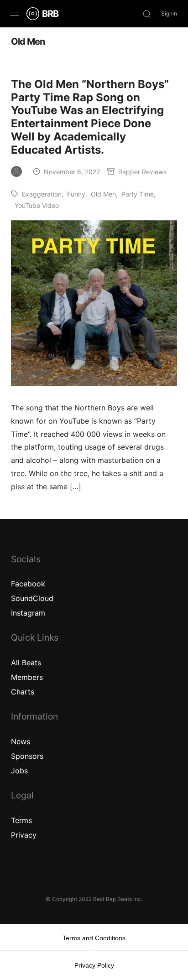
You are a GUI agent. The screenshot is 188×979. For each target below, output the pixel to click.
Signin (169, 13)
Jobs (19, 770)
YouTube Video (37, 205)
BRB (50, 13)
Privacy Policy (94, 965)
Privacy (24, 834)
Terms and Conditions (94, 938)
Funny (76, 194)
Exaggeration (42, 194)
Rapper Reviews (142, 172)
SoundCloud (32, 598)
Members (27, 677)
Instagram (28, 612)
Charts (22, 691)
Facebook (28, 583)
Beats (31, 662)
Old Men (103, 194)
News (20, 741)
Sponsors (27, 756)
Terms (21, 820)
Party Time (137, 194)
